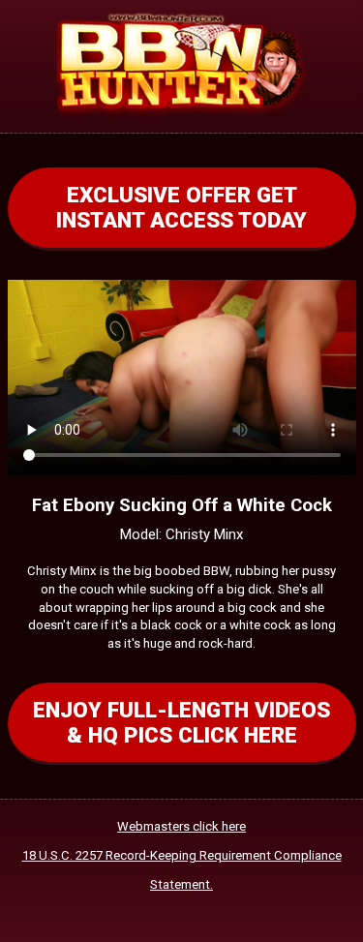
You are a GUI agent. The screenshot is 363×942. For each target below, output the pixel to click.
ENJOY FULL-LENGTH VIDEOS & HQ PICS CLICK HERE (181, 722)
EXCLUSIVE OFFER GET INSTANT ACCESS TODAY (181, 207)
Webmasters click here (181, 826)
